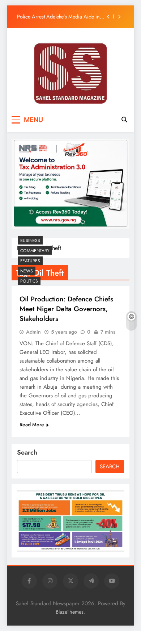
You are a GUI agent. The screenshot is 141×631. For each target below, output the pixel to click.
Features (30, 261)
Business (30, 240)
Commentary (35, 250)
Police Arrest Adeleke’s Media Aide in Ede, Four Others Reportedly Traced (58, 17)
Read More (32, 424)
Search (27, 452)
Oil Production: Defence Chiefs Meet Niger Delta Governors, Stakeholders (66, 308)
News (26, 271)
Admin (33, 331)
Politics (29, 281)
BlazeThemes (70, 611)
